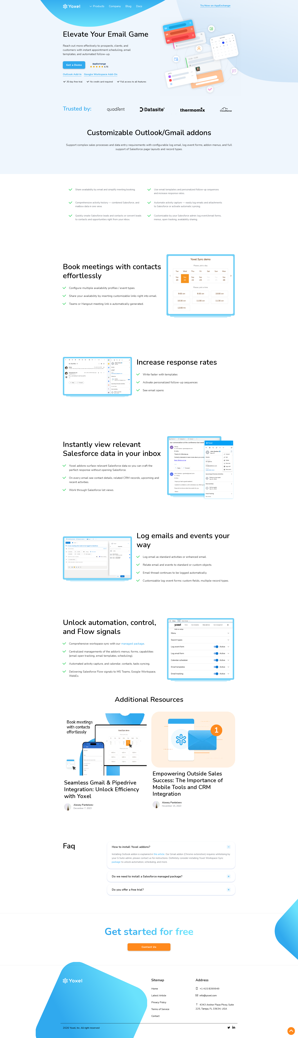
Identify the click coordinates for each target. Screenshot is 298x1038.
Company (115, 6)
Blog (128, 6)
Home (154, 988)
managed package (132, 644)
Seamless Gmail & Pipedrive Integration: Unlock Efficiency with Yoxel (101, 789)
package (116, 862)
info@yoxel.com (208, 995)
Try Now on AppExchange (215, 5)
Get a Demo (74, 65)
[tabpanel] (121, 109)
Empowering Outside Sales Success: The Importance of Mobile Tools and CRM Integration (188, 783)
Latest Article (158, 995)
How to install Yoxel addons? (131, 847)
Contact (155, 1016)
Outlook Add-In (72, 74)
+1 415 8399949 (209, 988)
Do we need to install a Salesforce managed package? (147, 876)
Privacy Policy (158, 1002)
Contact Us (149, 947)
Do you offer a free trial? (128, 890)
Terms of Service (160, 1009)
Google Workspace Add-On (100, 74)
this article (159, 854)
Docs (139, 6)
